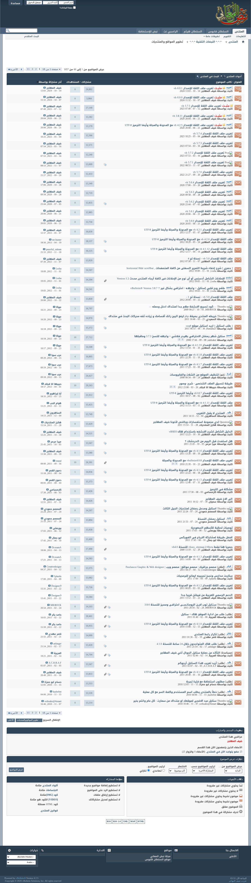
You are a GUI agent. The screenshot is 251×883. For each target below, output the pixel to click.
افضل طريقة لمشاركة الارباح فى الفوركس (206, 537)
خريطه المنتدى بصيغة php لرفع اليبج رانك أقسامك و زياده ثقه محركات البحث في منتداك (162, 316)
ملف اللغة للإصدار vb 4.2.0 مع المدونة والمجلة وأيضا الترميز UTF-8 (192, 239)
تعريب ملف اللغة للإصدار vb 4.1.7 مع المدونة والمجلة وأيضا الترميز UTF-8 (188, 364)
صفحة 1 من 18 (50, 69)
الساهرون (210, 416)
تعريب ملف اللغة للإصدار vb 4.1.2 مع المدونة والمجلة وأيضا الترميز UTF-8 (188, 585)
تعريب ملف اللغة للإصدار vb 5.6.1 (205, 211)
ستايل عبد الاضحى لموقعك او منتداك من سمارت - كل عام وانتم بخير (174, 700)
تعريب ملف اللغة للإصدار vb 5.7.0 (213, 172)
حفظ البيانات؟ (66, 8)
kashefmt (212, 695)
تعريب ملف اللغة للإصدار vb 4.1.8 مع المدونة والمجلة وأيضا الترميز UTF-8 (188, 354)
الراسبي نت (171, 31)
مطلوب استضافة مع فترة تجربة (205, 681)
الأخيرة (14, 69)
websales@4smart (207, 704)
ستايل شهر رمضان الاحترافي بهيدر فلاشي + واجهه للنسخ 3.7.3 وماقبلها (179, 336)
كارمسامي (210, 492)
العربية (212, 617)
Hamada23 (211, 329)
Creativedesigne (209, 570)
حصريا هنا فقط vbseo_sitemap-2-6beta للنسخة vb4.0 (202, 547)
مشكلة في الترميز (221, 489)
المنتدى (239, 31)
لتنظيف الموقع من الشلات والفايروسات (194, 374)
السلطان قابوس (218, 31)
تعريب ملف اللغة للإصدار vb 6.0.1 (193, 88)
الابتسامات (52, 790)
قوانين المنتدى (49, 810)
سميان (212, 502)
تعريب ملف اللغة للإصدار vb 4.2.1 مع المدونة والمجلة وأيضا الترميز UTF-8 (188, 229)
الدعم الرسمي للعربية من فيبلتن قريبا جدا (207, 595)
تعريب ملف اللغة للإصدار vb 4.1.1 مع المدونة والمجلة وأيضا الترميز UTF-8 (188, 672)
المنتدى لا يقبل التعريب (210, 413)
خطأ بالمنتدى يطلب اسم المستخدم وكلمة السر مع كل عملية (180, 692)
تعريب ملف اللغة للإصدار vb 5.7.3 (213, 143)
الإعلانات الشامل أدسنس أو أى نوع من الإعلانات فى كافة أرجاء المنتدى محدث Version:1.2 (171, 278)
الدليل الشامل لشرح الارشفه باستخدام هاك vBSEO (201, 431)
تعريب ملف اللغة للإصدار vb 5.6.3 (205, 192)
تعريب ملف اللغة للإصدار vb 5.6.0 (205, 220)
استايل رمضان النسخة (211, 518)
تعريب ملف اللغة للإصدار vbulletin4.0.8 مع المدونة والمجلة (197, 460)
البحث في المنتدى (209, 76)
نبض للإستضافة (148, 31)
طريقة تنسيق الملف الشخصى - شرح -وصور (206, 383)
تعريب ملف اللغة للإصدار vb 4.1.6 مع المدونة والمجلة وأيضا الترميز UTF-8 (188, 450)
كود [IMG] (52, 795)
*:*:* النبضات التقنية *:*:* (206, 42)
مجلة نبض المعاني (160, 856)
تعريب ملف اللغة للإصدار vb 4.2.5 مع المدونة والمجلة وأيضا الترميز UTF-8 (169, 125)
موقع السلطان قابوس (158, 859)
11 (28, 69)
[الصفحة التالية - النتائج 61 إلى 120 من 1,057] (21, 69)
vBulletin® (21, 878)
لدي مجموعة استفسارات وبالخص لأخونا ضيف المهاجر (186, 422)
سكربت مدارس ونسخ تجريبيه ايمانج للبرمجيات (205, 575)
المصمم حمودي (207, 511)
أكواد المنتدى (50, 785)
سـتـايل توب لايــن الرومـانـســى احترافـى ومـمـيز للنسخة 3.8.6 (180, 604)
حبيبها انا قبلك (207, 387)
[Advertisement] (125, 53)
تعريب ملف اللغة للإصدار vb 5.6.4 (205, 182)
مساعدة (15, 3)
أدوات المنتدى (234, 76)
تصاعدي (157, 771)
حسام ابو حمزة (207, 684)
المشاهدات (72, 82)
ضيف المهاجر (208, 91)
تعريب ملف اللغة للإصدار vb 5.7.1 (204, 162)
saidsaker (212, 340)
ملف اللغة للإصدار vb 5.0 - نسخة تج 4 (210, 258)
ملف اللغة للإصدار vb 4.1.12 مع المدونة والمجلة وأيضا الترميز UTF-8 (192, 248)
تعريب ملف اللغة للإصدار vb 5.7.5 (201, 105)
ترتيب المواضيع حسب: (203, 766)
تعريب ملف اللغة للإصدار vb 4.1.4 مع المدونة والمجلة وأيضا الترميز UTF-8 (188, 470)
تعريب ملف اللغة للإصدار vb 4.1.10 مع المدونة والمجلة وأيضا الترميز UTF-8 (188, 345)
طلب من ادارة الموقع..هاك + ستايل (203, 614)
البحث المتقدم (31, 36)
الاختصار (182, 766)
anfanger (212, 647)
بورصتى (212, 530)
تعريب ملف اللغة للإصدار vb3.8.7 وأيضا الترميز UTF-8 (201, 393)
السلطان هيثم (193, 31)
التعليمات (241, 36)
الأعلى (11, 720)
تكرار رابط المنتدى (205, 634)
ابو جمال (211, 540)
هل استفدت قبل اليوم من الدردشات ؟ (209, 441)
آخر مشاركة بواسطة (50, 82)
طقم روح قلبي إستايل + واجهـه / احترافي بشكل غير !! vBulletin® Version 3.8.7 (177, 288)
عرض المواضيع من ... (230, 766)
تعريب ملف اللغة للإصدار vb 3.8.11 (192, 115)
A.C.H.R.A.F (210, 666)
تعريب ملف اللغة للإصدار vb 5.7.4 (213, 133)
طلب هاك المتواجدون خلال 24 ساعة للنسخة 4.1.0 (187, 643)
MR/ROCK (210, 309)
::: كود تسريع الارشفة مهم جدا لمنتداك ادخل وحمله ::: (182, 306)
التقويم (227, 36)
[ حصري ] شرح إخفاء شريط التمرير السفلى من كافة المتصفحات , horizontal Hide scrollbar (180, 268)
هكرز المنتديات (207, 425)
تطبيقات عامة (213, 36)
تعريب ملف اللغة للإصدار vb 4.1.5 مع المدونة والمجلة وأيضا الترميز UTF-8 (188, 479)
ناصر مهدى (209, 637)
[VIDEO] (53, 799)
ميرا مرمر (211, 444)
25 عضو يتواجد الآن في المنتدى (224, 752)
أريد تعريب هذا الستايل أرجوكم (197, 663)
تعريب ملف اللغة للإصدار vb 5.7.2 (204, 152)
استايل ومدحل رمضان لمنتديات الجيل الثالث (189, 508)
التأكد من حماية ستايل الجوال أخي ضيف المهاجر (190, 652)
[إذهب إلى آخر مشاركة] (44, 88)
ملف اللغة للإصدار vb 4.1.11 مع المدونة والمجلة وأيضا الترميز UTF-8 (192, 402)
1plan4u (212, 579)
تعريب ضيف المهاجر (237, 881)
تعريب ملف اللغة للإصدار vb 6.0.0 (193, 97)
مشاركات (86, 82)
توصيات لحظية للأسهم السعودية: (211, 527)
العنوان (238, 82)
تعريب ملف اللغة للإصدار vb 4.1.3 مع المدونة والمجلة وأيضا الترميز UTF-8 (188, 556)
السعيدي (211, 319)
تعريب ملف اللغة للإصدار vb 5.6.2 (205, 201)
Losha (213, 271)
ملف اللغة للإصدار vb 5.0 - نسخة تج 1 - (209, 297)
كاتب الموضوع (224, 82)
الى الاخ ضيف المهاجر (219, 498)
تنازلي (143, 771)
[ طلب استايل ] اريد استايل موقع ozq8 (209, 325)
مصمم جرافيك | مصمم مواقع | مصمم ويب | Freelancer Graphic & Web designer (171, 567)
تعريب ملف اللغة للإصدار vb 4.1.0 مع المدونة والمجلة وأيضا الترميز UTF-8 (188, 623)
